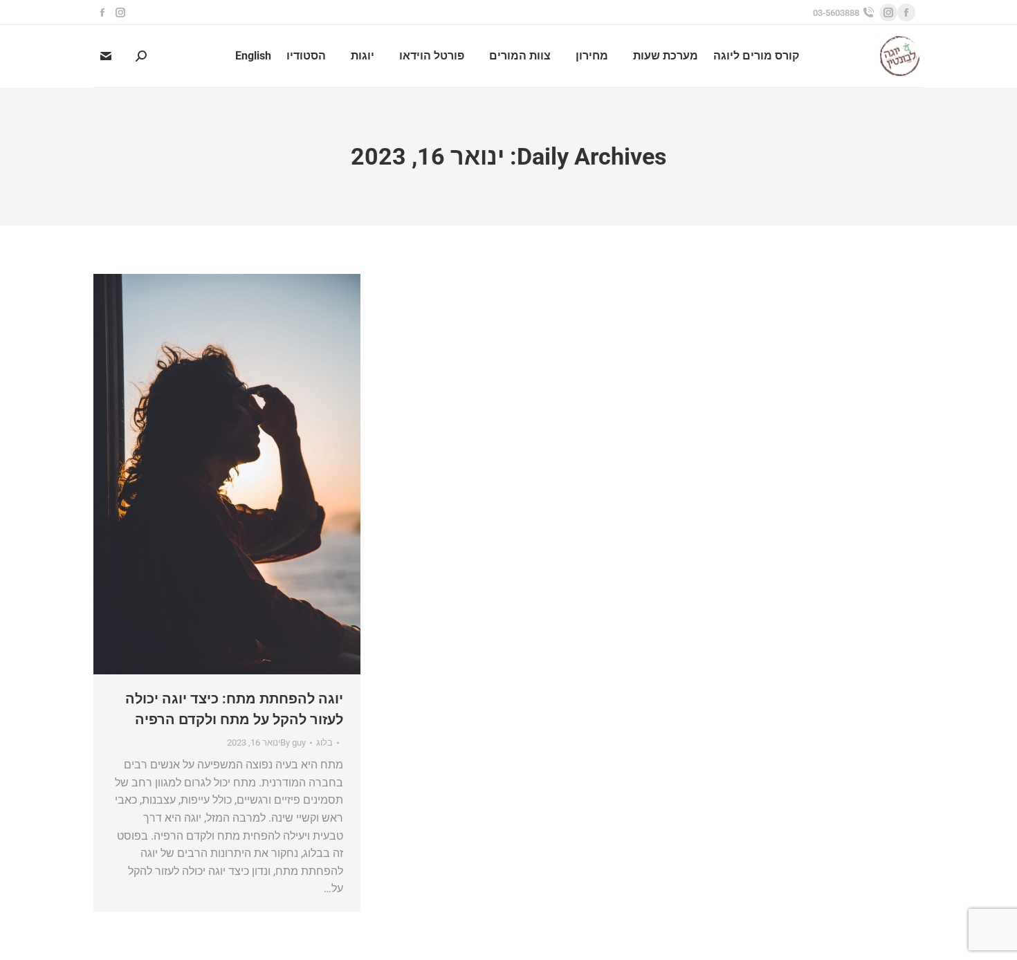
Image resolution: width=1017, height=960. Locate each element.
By (293, 742)
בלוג (324, 742)
